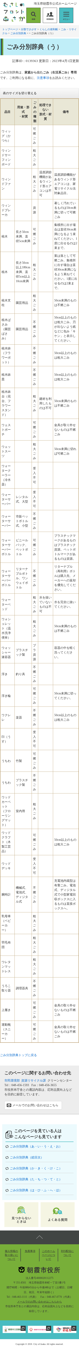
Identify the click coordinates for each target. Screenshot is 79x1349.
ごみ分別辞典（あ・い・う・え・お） (36, 1146)
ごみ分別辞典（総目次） (27, 1157)
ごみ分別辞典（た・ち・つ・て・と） (36, 1179)
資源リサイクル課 (33, 1080)
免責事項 (30, 1251)
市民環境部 (12, 1080)
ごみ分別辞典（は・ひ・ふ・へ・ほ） (36, 1190)
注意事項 (43, 78)
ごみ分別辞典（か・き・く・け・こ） (36, 1168)
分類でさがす (29, 29)
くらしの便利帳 (49, 29)
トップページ (10, 29)
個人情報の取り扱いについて (11, 1255)
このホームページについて (48, 1255)
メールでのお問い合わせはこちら (35, 1105)
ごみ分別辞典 (18, 33)
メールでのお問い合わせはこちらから (39, 1301)
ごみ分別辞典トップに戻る (18, 1055)
